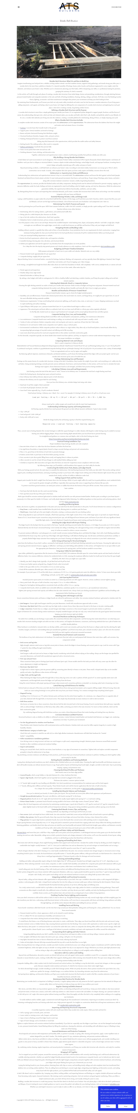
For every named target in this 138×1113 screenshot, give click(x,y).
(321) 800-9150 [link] (116, 7)
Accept (125, 1106)
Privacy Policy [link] (69, 1106)
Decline (108, 1106)
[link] (69, 7)
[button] (19, 7)
